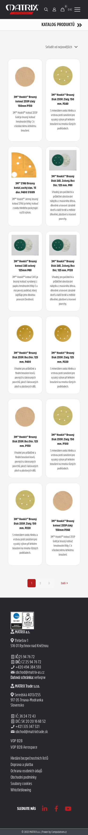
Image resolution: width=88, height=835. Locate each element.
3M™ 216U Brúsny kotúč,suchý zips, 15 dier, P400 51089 (25, 188)
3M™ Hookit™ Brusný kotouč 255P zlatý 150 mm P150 (25, 101)
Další (63, 583)
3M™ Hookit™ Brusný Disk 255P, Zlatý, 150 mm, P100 (62, 439)
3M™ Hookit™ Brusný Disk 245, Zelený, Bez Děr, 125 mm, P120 (63, 266)
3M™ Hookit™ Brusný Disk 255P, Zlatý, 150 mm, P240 (62, 99)
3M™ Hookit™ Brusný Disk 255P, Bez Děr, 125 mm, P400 (25, 357)
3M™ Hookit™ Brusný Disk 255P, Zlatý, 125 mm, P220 (62, 357)
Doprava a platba (22, 764)
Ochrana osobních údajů (26, 771)
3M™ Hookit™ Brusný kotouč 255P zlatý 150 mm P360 (62, 525)
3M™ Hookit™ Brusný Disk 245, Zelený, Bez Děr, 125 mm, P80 (63, 181)
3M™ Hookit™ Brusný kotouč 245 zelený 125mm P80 (25, 266)
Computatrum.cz (59, 831)
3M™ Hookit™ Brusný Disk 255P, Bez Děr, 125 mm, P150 (25, 441)
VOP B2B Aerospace (24, 747)
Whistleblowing (21, 790)
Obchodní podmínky (23, 777)
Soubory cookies (21, 783)
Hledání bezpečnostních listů (29, 758)
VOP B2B (17, 741)
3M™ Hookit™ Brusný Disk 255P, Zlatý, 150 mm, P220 (25, 524)
